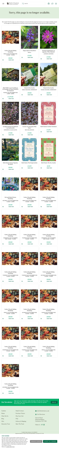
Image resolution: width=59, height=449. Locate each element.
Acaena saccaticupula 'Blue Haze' (29, 127)
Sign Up (54, 402)
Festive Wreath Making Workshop (10, 51)
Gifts (2, 421)
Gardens (3, 411)
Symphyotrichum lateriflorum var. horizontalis (10, 127)
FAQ (17, 418)
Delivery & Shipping (21, 421)
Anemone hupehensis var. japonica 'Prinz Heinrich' (48, 51)
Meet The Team (20, 424)
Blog (2, 418)
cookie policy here (10, 446)
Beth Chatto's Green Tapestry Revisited (10, 163)
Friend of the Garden (29, 88)
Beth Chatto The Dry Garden (48, 163)
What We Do (4, 416)
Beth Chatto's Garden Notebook (49, 126)
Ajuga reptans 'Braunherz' (29, 50)
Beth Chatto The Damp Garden (29, 163)
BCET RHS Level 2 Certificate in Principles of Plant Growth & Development (10, 89)
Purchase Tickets (20, 413)
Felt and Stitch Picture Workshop (10, 198)
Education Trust (5, 424)
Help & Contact (20, 411)
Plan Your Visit (19, 416)
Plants (3, 413)
